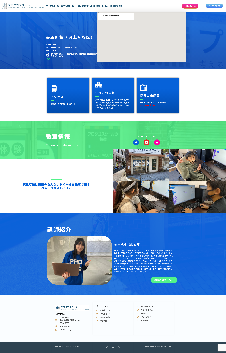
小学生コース (53, 6)
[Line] (107, 347)
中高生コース (68, 6)
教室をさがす (83, 6)
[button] (190, 6)
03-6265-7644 (57, 54)
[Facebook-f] (136, 142)
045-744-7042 (57, 56)
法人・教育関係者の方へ (114, 6)
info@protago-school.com (71, 329)
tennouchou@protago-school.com (82, 54)
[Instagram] (157, 142)
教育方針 (96, 6)
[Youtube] (146, 142)
